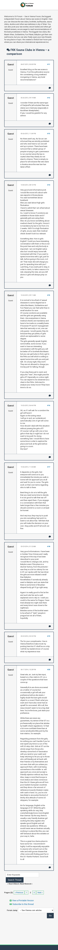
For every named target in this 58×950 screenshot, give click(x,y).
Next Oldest (14, 884)
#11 (48, 64)
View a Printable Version (23, 900)
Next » (40, 892)
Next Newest (25, 884)
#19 (48, 636)
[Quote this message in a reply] (50, 88)
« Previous (19, 892)
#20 (48, 670)
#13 (48, 134)
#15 (48, 295)
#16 (48, 405)
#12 (48, 98)
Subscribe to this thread (23, 904)
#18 (48, 546)
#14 (48, 185)
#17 (48, 467)
